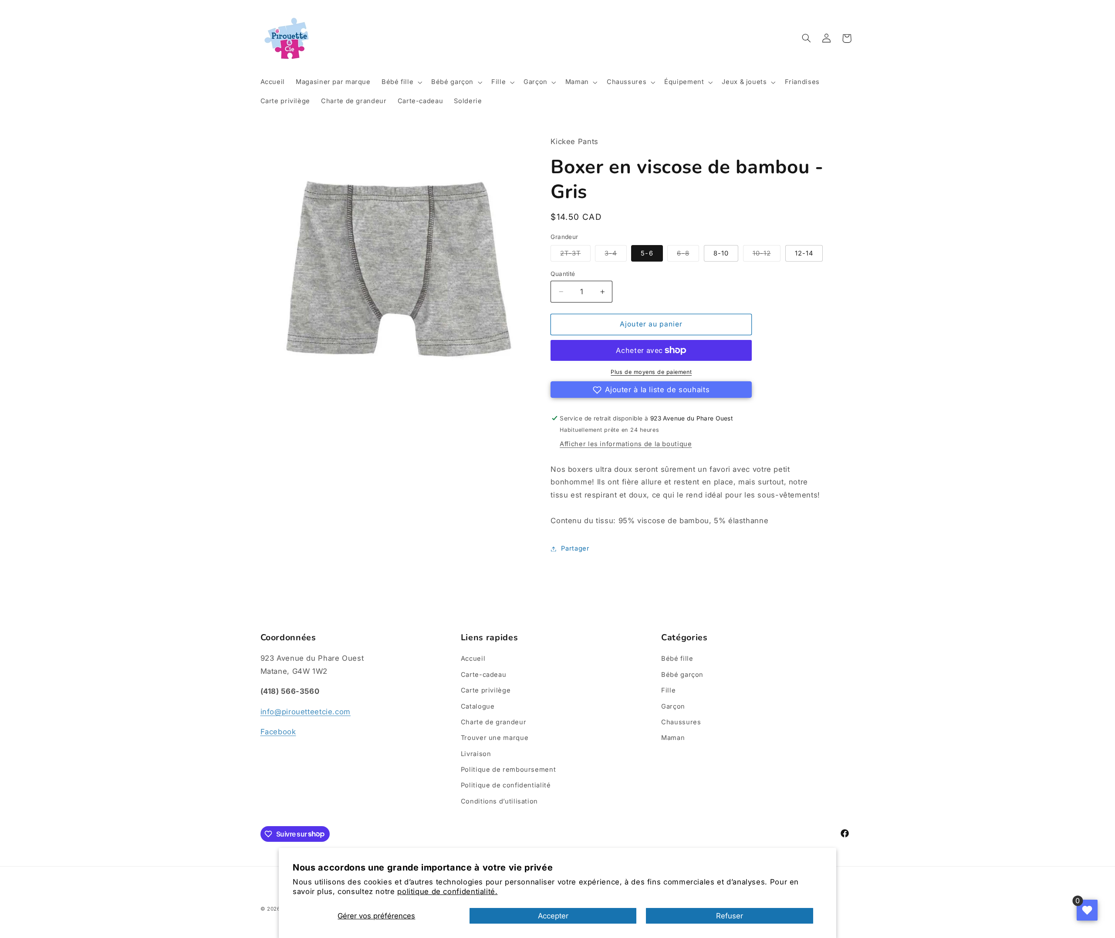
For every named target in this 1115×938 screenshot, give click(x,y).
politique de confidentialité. (447, 891)
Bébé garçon (682, 675)
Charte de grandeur (493, 722)
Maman (673, 738)
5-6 (647, 253)
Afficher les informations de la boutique (626, 444)
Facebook (278, 731)
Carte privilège (485, 690)
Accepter (553, 915)
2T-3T (575, 255)
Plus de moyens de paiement (651, 372)
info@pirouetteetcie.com (305, 711)
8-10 (721, 253)
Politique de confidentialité (506, 785)
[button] (401, 82)
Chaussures (681, 722)
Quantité (563, 273)
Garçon (673, 706)
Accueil (473, 658)
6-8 (688, 255)
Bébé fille (677, 658)
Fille (668, 690)
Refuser (729, 915)
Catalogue (478, 706)
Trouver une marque (494, 738)
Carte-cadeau (484, 675)
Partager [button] (575, 548)
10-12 (766, 255)
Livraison (476, 754)
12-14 (804, 253)
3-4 (615, 255)
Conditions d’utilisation (499, 801)
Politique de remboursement (508, 769)
